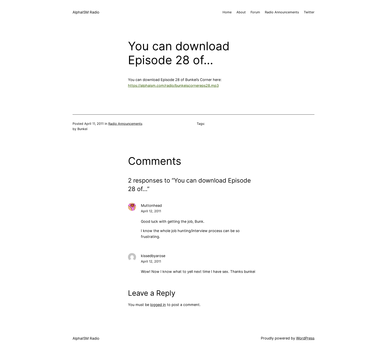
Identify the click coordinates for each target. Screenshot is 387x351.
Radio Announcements (125, 124)
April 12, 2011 (151, 211)
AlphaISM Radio (86, 12)
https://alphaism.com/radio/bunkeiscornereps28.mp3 (173, 85)
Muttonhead (151, 205)
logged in (158, 305)
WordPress (305, 338)
